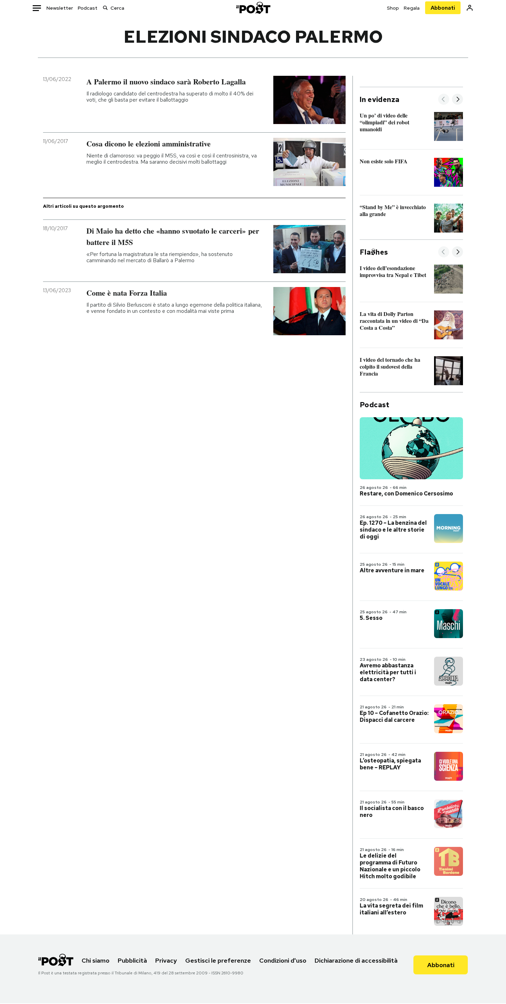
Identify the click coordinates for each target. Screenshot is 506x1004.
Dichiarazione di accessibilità (356, 960)
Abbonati (443, 7)
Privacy (166, 960)
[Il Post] (253, 8)
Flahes (374, 252)
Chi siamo (95, 960)
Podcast (87, 8)
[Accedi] (469, 7)
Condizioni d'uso (282, 960)
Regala (412, 8)
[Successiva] (457, 100)
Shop (393, 8)
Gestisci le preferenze (218, 960)
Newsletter (59, 8)
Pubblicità (132, 960)
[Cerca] (105, 8)
